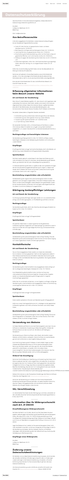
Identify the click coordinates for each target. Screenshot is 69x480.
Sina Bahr (5, 3)
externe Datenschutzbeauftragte (29, 469)
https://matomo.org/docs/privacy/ (40, 376)
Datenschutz (63, 475)
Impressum (56, 475)
